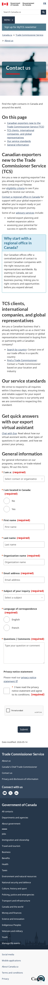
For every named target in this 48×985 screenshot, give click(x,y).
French (15, 627)
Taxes (4, 870)
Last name (17, 538)
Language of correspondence (20, 610)
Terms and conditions (12, 972)
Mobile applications (11, 960)
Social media (8, 954)
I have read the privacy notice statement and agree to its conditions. (28, 691)
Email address (19, 573)
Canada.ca (7, 35)
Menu (7, 19)
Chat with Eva (9, 433)
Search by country (16, 349)
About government (11, 823)
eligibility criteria (15, 188)
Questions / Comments (24, 639)
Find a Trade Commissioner (22, 360)
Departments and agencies (15, 817)
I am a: (15, 472)
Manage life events (11, 943)
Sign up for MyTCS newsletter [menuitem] (20, 27)
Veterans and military (12, 931)
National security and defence (16, 882)
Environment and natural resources (19, 876)
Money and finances (12, 912)
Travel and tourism (11, 846)
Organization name (22, 555)
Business (6, 852)
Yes (13, 509)
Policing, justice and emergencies (18, 894)
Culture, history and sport (14, 888)
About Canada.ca (10, 966)
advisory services (25, 212)
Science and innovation (13, 919)
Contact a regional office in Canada (21, 196)
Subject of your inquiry (24, 591)
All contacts (7, 811)
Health (5, 864)
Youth (5, 937)
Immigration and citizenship (15, 840)
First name (17, 520)
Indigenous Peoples (11, 925)
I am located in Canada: (17, 491)
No (13, 500)
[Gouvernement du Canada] (18, 3)
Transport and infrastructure (16, 900)
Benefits (6, 858)
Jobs (4, 833)
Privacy (5, 978)
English (16, 619)
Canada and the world (12, 906)
